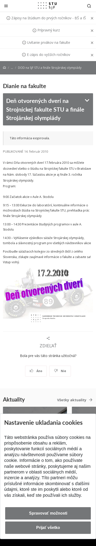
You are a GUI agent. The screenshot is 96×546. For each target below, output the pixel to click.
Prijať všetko (48, 527)
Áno (39, 371)
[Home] (4, 68)
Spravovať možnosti (48, 513)
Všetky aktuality (71, 400)
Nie (63, 371)
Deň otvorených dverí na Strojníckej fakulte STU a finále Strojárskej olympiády (45, 109)
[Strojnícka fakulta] (47, 5)
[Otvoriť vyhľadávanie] (89, 6)
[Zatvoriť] (6, 6)
